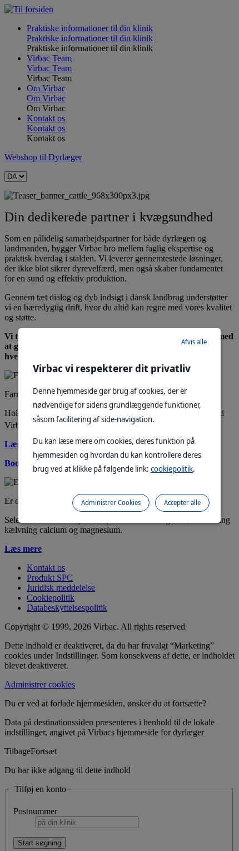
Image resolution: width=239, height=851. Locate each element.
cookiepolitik (172, 468)
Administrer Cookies (111, 502)
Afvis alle (194, 342)
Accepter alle (182, 502)
